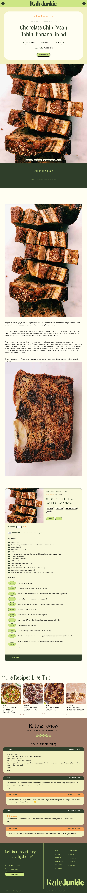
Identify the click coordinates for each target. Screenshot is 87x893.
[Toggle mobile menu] (3, 3)
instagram (73, 850)
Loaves (55, 22)
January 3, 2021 (74, 749)
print (50, 518)
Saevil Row (55, 891)
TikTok (72, 854)
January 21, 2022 (74, 778)
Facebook (73, 858)
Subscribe (14, 874)
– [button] (16, 527)
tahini (17, 542)
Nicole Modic (38, 48)
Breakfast (47, 22)
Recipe (38, 22)
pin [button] (59, 518)
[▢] (9, 542)
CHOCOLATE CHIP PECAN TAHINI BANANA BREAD (43, 179)
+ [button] (21, 527)
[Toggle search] (84, 3)
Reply (8, 770)
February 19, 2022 (74, 811)
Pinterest (73, 865)
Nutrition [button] (15, 658)
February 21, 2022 (74, 828)
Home (31, 22)
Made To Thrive (63, 891)
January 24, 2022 (74, 795)
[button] (35, 16)
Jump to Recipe (43, 54)
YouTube (72, 861)
